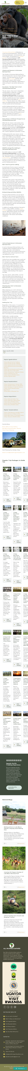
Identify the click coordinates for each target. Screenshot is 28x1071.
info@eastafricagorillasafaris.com (16, 452)
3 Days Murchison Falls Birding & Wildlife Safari (16, 476)
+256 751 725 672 (10, 1051)
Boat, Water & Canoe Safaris (9, 31)
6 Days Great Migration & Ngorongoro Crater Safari (7, 639)
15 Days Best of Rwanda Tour (11, 391)
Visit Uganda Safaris (11, 1021)
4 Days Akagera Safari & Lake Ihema (13, 385)
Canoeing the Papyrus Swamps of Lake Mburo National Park (13, 872)
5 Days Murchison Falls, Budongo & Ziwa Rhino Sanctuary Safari (16, 517)
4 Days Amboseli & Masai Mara (12, 400)
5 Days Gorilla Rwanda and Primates (13, 369)
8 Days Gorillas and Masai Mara (12, 403)
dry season (12, 78)
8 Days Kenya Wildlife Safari (11, 404)
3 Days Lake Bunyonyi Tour (11, 373)
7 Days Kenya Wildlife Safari (11, 401)
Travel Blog (11, 28)
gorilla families (6, 157)
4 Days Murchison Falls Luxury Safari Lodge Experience (6, 476)
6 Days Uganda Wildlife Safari (12, 374)
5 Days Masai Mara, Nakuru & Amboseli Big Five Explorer (17, 681)
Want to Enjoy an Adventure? (13, 1018)
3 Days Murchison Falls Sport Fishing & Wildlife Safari (6, 516)
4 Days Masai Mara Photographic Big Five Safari (7, 721)
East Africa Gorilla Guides (9, 428)
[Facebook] (4, 1007)
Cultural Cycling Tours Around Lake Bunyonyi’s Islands (14, 916)
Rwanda (19, 428)
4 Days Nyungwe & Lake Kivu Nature (13, 387)
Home (3, 28)
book (20, 113)
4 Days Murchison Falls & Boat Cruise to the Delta (7, 556)
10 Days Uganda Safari (10, 376)
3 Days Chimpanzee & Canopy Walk (13, 384)
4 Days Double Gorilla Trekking (12, 363)
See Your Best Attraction (12, 1031)
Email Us (4, 452)
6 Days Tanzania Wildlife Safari (12, 416)
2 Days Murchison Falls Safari (11, 370)
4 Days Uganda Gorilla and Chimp (13, 364)
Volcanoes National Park (8, 52)
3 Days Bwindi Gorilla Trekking (12, 362)
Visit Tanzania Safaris (11, 1029)
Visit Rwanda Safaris (11, 1024)
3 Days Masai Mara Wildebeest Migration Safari (17, 639)
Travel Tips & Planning (8, 430)
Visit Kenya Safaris (10, 1026)
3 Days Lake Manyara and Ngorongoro (14, 412)
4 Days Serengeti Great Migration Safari (6, 681)
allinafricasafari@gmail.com (13, 1056)
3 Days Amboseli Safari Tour (11, 399)
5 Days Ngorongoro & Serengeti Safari (14, 415)
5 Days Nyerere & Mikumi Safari (12, 413)
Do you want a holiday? (12, 1016)
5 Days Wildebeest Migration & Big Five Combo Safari (7, 596)
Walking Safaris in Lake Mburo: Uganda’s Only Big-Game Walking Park (13, 828)
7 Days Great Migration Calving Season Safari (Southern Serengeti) (17, 598)
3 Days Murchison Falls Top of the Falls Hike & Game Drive (17, 556)
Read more (21, 843)
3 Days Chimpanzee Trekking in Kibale (14, 372)
